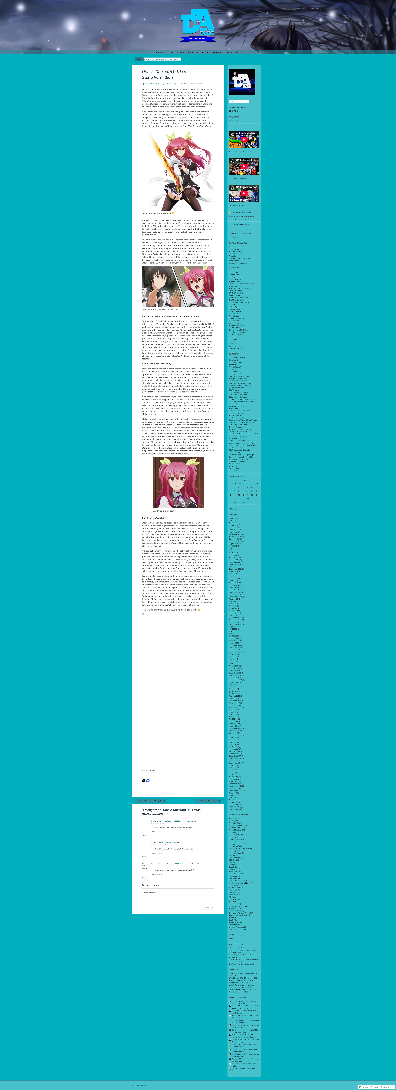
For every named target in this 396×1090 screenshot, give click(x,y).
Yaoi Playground (235, 323)
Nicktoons (233, 897)
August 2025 (233, 544)
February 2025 (234, 557)
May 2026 (232, 523)
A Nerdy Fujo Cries (236, 274)
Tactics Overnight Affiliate (238, 330)
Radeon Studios (234, 309)
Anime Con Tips (235, 823)
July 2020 (232, 684)
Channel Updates (235, 839)
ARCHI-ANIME (234, 327)
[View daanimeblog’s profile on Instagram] (235, 111)
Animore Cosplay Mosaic (238, 431)
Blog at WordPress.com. (140, 1085)
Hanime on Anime (235, 254)
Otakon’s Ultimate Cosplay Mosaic (241, 399)
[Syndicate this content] (229, 213)
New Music (233, 890)
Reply (144, 835)
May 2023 (232, 606)
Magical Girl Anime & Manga (239, 883)
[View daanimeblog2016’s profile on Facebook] (230, 111)
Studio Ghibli (233, 908)
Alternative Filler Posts (237, 461)
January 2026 (234, 532)
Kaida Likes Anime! (236, 291)
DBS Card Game (235, 858)
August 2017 (233, 765)
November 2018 (235, 730)
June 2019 (232, 714)
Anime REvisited (235, 830)
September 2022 (235, 624)
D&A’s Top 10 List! (235, 448)
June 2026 (232, 520)
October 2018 (234, 733)
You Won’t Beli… (238, 1011)
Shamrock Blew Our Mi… (241, 1040)
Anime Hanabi (234, 316)
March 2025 (233, 555)
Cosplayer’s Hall (192, 52)
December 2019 (235, 700)
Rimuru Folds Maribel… (240, 1059)
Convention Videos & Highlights (241, 457)
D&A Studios (233, 855)
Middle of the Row (236, 267)
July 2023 (232, 601)
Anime (182, 84)
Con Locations (236, 853)
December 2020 (235, 673)
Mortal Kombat (234, 888)
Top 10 (231, 918)
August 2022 (233, 627)
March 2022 (233, 638)
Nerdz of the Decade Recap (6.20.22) (208, 801)
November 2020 (235, 675)
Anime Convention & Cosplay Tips (241, 455)
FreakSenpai (233, 314)
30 (243, 503)
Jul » (236, 509)
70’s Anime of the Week (238, 406)
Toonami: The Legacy (236, 427)
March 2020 (233, 694)
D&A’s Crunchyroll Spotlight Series (242, 445)
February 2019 (234, 724)
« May (231, 509)
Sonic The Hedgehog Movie (239, 906)
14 (235, 495)
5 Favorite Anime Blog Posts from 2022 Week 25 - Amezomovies (174, 821)
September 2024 (235, 569)
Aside (146, 84)
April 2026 (233, 525)
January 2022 (234, 643)
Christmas (233, 841)
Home (139, 59)
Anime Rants (233, 304)
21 (234, 499)
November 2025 (235, 537)
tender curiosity (235, 279)
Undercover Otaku (235, 311)
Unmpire (232, 346)
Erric (231, 265)
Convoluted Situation (236, 334)
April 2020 (233, 691)
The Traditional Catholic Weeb (240, 288)
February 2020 (234, 696)
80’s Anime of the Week (238, 395)
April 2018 (233, 747)
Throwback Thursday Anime (239, 913)
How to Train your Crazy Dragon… (244, 1037)
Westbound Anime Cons (238, 381)
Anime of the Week (236, 367)
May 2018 (232, 744)
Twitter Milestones (236, 922)
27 (230, 503)
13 (230, 495)
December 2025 (235, 534)
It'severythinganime (236, 318)
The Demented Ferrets (237, 325)
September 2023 (235, 597)
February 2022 (234, 640)
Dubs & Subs (234, 867)
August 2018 (233, 737)
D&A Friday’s (234, 390)
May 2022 (232, 634)
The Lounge (180, 52)
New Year (232, 892)
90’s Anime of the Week (238, 397)
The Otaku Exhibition (236, 300)
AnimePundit (234, 270)
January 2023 (234, 615)
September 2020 (235, 680)
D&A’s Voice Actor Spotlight (239, 450)
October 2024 (234, 567)
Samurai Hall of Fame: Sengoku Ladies (243, 422)
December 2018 (235, 728)
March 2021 (233, 666)
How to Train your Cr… (240, 1044)
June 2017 (232, 770)
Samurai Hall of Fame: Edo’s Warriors (243, 420)
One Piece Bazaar (235, 348)
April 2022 (233, 636)
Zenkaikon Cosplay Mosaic (239, 438)
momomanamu (237, 1015)
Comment (207, 907)
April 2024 (233, 580)
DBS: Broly (233, 860)
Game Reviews (234, 874)
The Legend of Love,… (240, 1025)
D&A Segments (234, 851)
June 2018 (232, 742)
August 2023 (233, 599)
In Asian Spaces (235, 307)
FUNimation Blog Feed (241, 213)
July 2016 (232, 795)
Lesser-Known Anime (237, 881)
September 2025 (235, 541)
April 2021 (233, 664)
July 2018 (232, 740)
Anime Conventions (236, 825)
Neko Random (234, 261)
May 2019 (232, 717)
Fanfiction (232, 869)
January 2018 (233, 754)
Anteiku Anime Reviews (237, 332)
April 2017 (232, 774)
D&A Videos (217, 52)
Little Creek (233, 286)
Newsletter (233, 894)
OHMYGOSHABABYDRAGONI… (243, 1035)
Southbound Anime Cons (238, 378)
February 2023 (234, 613)
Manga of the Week (236, 388)
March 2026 (233, 527)
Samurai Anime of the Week (239, 411)
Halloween (233, 876)
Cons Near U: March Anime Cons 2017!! (243, 434)
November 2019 (235, 703)
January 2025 (234, 560)
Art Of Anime (234, 272)
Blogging (232, 837)
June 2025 (232, 548)
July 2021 (232, 657)
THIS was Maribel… (239, 1068)
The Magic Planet (235, 281)
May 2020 (232, 689)
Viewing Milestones (236, 927)
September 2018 (235, 735)
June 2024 (232, 576)
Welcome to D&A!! (236, 362)
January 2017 (233, 781)
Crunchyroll (233, 846)
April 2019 (233, 719)
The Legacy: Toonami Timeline (240, 429)
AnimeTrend (233, 341)
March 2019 (233, 721)
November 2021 (235, 647)
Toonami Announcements (238, 915)
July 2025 (232, 546)
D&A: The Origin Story (237, 358)
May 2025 (232, 550)
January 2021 (233, 670)
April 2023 (233, 608)
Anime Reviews (189, 84)
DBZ (230, 862)
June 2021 (232, 659)
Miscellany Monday (236, 413)
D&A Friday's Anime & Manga (240, 848)
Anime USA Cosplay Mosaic (239, 459)
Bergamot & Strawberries (239, 297)
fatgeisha (232, 256)
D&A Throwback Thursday (238, 392)
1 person (160, 831)
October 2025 (234, 539)
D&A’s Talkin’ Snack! (236, 418)
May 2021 (232, 661)
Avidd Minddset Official (237, 247)
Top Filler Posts (235, 464)
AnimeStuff (233, 339)
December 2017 (235, 756)
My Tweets (233, 237)
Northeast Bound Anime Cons (240, 376)
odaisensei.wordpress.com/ (239, 263)
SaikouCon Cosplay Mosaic (239, 441)
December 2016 (235, 784)
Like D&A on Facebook (239, 224)
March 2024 (233, 583)
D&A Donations (159, 52)
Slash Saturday (234, 408)
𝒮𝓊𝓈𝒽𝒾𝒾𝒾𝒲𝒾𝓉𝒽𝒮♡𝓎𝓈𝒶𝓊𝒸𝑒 (236, 321)
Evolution (232, 337)
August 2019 (233, 710)
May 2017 (232, 772)
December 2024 (235, 562)
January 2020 (234, 698)
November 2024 (235, 564)
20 (230, 499)
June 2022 (232, 631)
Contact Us (238, 52)
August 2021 (233, 654)
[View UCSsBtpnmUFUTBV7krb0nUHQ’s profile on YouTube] (237, 111)
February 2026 (234, 530)
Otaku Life (232, 344)
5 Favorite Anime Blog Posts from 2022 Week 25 (168, 842)
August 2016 (233, 793)
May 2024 (232, 578)
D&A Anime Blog (170, 84)
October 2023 (234, 594)
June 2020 (232, 687)
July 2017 (232, 767)
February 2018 (234, 751)
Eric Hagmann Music (236, 277)
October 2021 (234, 650)
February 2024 (234, 585)
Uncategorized (234, 924)
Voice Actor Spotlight (237, 929)
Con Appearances (235, 844)
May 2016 (232, 800)
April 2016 (233, 802)
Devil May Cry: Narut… (240, 1030)
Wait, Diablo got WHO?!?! (238, 978)
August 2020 (233, 682)
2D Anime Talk (234, 249)
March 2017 (233, 777)
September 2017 (235, 763)
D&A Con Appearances (237, 404)
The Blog (170, 52)
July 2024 (232, 574)
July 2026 (232, 518)
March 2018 (233, 749)
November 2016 (235, 786)
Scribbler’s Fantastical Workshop (241, 284)
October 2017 (234, 760)
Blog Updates (234, 834)
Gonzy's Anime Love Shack (239, 302)
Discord (232, 864)
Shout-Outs (233, 904)
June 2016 (232, 797)
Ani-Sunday (233, 818)
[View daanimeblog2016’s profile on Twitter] (232, 111)
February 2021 (234, 668)
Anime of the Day (235, 415)
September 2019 (235, 707)
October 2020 (234, 677)
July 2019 (232, 712)
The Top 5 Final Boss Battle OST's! (241, 964)
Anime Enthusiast (235, 251)
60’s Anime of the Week (238, 425)
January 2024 (234, 587)
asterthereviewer (235, 295)
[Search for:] (239, 101)
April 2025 (233, 553)
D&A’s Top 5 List (235, 452)
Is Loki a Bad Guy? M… (240, 1054)
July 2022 (232, 629)
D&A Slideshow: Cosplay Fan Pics (241, 401)
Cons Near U (205, 52)
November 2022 (235, 620)
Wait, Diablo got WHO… (240, 1006)
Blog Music (233, 832)
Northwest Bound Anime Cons (240, 383)
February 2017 (234, 779)
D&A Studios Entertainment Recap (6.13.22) (151, 801)
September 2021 (235, 652)
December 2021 (235, 645)
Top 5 (231, 920)
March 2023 (233, 610)
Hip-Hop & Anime (235, 878)
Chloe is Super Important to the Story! (243, 973)
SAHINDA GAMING (236, 293)
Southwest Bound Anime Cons (240, 385)
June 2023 (232, 604)
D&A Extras (228, 52)
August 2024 (233, 571)
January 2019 (233, 726)
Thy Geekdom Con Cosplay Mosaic (241, 443)
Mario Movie (234, 885)
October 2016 (234, 788)
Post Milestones (235, 899)
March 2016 (233, 804)
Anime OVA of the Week (238, 436)
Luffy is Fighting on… (239, 1020)
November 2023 (235, 592)
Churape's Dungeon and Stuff (239, 258)
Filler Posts (198, 84)
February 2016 (234, 807)
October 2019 (234, 705)
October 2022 (234, 622)
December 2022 (235, 617)
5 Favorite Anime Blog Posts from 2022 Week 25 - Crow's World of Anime (177, 864)
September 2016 (235, 791)
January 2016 (233, 809)
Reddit (231, 901)
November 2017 (235, 758)
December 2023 (235, 590)
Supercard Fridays (236, 911)
